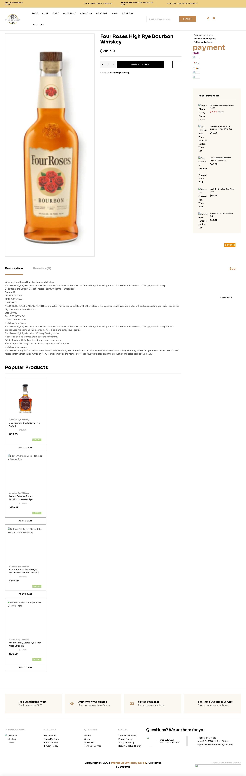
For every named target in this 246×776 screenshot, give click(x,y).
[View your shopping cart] (212, 19)
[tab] (14, 271)
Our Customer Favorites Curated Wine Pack (220, 159)
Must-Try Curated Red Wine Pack (222, 190)
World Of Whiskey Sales (128, 763)
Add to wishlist (169, 64)
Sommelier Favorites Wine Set (221, 214)
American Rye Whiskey (119, 72)
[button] (89, 37)
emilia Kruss (166, 740)
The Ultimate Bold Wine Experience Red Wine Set (221, 127)
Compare (177, 64)
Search (187, 19)
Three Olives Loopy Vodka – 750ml (222, 106)
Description (14, 268)
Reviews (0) (42, 268)
